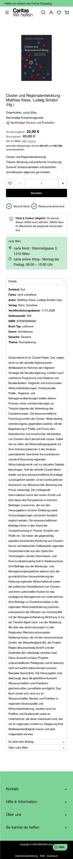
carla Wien (30, 112)
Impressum (52, 855)
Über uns (36, 814)
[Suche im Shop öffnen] (43, 12)
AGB (42, 855)
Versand (31, 140)
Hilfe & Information (36, 801)
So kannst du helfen (36, 827)
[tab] (36, 281)
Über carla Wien (18, 747)
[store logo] (23, 12)
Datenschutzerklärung (26, 855)
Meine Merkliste (59, 12)
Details (12, 281)
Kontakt (36, 789)
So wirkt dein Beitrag (21, 741)
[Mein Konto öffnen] (51, 12)
